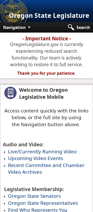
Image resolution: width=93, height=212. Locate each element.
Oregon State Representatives (43, 203)
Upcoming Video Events (35, 158)
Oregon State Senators (34, 196)
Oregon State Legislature (49, 15)
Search (83, 27)
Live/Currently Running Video (42, 151)
